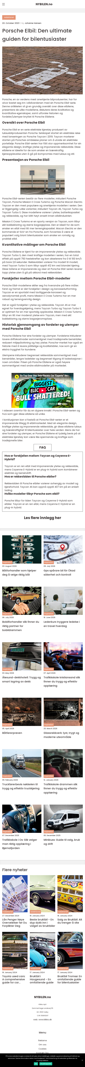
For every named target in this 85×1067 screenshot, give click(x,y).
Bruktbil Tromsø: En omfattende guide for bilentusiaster (69, 979)
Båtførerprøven (12, 733)
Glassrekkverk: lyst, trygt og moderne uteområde (61, 735)
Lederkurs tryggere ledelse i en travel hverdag (62, 624)
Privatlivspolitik (46, 1064)
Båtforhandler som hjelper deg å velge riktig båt (19, 572)
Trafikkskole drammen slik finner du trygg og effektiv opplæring (60, 788)
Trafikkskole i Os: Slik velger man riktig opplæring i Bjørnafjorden (19, 844)
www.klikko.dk (45, 1019)
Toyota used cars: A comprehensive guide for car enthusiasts (13, 979)
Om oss (42, 1044)
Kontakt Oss (42, 1052)
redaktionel (9, 17)
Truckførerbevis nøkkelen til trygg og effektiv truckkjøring (21, 786)
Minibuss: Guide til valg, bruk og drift (62, 842)
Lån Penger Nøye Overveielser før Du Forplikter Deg (14, 922)
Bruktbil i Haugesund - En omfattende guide (42, 979)
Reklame (42, 1040)
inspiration (7, 562)
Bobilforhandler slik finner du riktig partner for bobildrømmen (20, 626)
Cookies (42, 1048)
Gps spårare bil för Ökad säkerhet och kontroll (59, 572)
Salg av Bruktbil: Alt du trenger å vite (69, 921)
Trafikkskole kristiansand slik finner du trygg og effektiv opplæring (62, 682)
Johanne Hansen (33, 23)
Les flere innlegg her (42, 517)
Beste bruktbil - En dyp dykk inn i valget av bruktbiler (42, 922)
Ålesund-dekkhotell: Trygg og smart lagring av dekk (21, 679)
